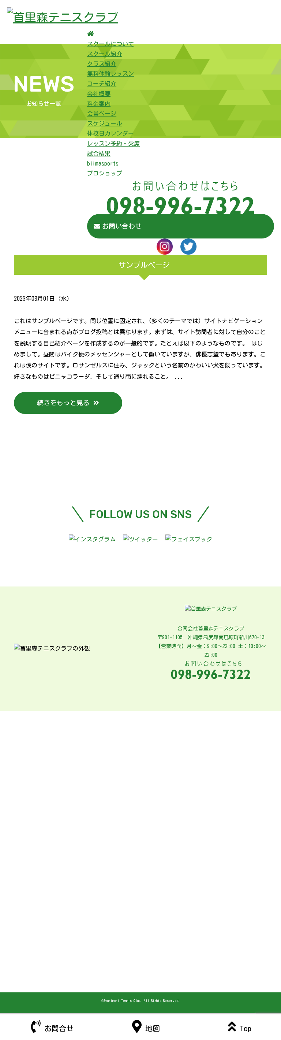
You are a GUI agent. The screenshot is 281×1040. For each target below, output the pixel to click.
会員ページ (101, 113)
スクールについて (110, 44)
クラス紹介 (101, 64)
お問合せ (59, 1028)
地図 (152, 1028)
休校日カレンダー (110, 133)
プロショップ (104, 173)
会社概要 (98, 94)
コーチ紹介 (101, 83)
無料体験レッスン (110, 74)
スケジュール (104, 123)
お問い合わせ (122, 226)
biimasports (103, 163)
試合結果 (98, 153)
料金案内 (98, 104)
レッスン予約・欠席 (113, 144)
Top (245, 1028)
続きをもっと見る (63, 402)
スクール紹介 (104, 54)
